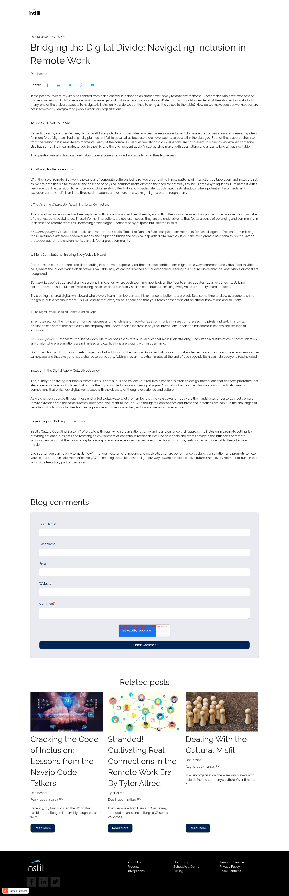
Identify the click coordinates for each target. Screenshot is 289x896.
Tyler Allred (116, 793)
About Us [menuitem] (134, 862)
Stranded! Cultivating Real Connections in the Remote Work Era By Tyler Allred (142, 761)
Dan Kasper (38, 74)
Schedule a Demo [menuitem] (186, 866)
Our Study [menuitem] (180, 862)
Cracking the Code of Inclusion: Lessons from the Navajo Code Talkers (64, 761)
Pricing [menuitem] (178, 871)
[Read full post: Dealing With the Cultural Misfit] (222, 712)
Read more (43, 828)
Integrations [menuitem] (136, 871)
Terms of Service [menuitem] (232, 862)
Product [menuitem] (133, 866)
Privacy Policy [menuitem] (230, 866)
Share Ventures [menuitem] (230, 871)
